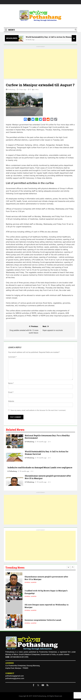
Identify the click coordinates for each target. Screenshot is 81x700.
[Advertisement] (40, 64)
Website (11, 401)
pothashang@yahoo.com (14, 678)
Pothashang (11, 89)
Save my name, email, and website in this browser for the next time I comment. (38, 410)
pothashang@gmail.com (14, 676)
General (27, 582)
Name (11, 383)
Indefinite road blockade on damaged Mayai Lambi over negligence (39, 467)
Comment (12, 357)
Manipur (33, 582)
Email (11, 392)
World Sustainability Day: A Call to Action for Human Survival (47, 37)
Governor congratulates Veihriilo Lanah (43, 620)
